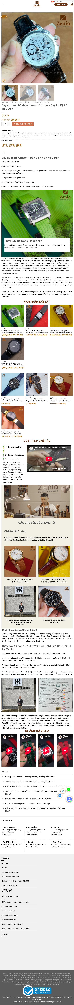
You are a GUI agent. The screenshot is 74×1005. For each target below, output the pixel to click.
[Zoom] (4, 81)
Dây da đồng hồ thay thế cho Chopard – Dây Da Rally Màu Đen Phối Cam (36, 400)
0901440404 (12, 881)
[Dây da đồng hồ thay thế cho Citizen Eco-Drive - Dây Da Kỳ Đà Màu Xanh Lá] (12, 316)
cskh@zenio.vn (11, 885)
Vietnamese (58, 1)
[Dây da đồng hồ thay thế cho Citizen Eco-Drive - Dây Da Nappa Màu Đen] (37, 316)
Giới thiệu (5, 863)
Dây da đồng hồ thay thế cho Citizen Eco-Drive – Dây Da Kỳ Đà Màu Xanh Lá (12, 331)
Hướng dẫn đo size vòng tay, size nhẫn (15, 929)
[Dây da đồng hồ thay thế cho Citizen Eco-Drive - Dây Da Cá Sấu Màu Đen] (12, 349)
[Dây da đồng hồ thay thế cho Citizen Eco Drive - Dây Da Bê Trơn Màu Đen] (12, 417)
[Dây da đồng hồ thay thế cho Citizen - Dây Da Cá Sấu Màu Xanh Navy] (12, 384)
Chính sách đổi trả (8, 911)
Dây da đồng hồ (16, 102)
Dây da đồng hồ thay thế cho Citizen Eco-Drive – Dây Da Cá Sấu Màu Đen (12, 364)
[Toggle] (3, 777)
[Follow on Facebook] (3, 890)
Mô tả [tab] (3, 152)
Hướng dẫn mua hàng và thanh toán (14, 902)
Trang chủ (5, 102)
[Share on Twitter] (10, 145)
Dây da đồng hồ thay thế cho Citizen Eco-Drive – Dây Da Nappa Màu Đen (37, 331)
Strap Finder (61, 4)
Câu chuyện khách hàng (10, 872)
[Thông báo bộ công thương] (37, 990)
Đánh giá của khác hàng (10, 877)
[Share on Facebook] (6, 145)
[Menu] (2, 4)
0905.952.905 (24, 881)
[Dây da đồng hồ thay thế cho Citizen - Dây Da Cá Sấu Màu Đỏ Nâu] (61, 316)
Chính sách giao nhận (9, 915)
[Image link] (37, 501)
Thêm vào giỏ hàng (23, 124)
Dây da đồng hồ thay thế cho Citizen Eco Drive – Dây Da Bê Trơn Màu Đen (11, 432)
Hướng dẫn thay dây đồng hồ (12, 924)
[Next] (68, 48)
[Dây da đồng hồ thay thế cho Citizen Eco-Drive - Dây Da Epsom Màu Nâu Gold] (61, 384)
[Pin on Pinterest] (17, 145)
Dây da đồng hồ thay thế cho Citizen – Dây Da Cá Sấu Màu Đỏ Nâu (60, 331)
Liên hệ (4, 868)
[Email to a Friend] (13, 145)
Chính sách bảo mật (8, 920)
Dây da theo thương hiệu (33, 102)
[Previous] (5, 48)
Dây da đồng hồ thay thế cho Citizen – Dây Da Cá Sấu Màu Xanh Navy (12, 400)
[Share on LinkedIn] (20, 145)
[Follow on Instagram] (6, 890)
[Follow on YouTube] (10, 890)
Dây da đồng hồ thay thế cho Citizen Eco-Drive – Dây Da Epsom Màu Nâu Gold (61, 400)
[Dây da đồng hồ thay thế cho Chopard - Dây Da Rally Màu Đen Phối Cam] (37, 384)
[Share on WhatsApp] (3, 145)
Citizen (46, 102)
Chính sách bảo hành (9, 906)
